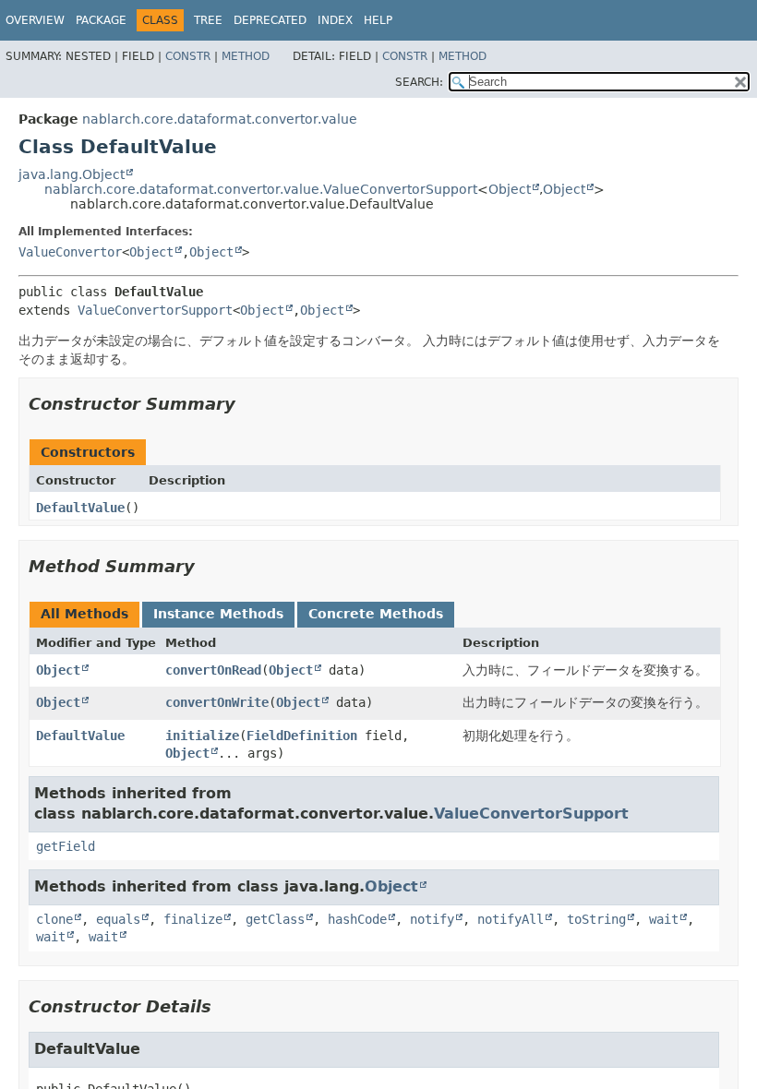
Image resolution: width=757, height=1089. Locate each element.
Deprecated (270, 20)
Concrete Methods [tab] (375, 613)
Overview (35, 20)
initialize (202, 735)
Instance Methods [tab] (218, 613)
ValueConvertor (70, 252)
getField (65, 846)
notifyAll (510, 919)
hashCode (357, 919)
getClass (275, 919)
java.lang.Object (71, 174)
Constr (187, 56)
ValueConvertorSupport (155, 310)
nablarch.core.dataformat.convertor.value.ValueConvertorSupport (260, 189)
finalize (192, 919)
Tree (208, 20)
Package (101, 20)
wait (664, 919)
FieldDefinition (301, 735)
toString (596, 919)
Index (335, 20)
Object (509, 189)
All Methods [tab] (84, 613)
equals (118, 919)
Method (246, 56)
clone (54, 919)
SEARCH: (419, 82)
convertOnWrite (217, 702)
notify (432, 919)
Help (378, 20)
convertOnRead (213, 670)
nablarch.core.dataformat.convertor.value (219, 119)
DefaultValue (80, 507)
